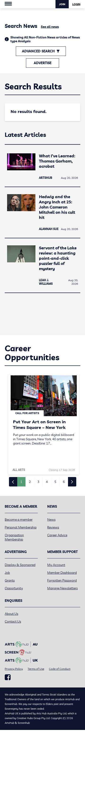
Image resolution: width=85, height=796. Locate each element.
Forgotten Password (62, 580)
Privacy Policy (14, 668)
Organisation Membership (14, 537)
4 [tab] (47, 482)
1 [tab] (21, 482)
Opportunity (14, 588)
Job (7, 572)
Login (76, 4)
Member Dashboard (62, 572)
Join (62, 4)
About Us (11, 614)
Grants (10, 580)
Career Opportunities (32, 352)
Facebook (8, 677)
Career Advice (57, 535)
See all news (50, 27)
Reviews (53, 527)
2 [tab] (30, 482)
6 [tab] (64, 482)
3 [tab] (38, 482)
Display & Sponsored (20, 565)
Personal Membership (21, 527)
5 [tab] (55, 482)
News (51, 519)
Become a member (19, 519)
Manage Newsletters (62, 588)
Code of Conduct (59, 668)
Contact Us (13, 621)
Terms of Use (36, 668)
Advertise (42, 63)
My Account (56, 565)
